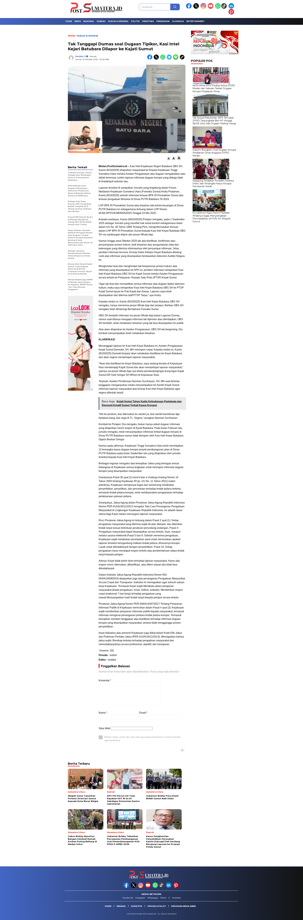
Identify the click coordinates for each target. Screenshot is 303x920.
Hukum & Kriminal (118, 21)
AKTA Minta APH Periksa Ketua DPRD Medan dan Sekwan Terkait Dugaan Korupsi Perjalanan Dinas (214, 88)
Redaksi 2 (80, 56)
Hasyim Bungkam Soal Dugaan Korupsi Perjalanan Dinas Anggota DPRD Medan (214, 153)
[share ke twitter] (157, 59)
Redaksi (121, 906)
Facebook (127, 897)
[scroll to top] (291, 915)
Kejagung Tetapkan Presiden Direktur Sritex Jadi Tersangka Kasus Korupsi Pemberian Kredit (213, 183)
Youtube (176, 897)
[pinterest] (232, 14)
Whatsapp (152, 897)
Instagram (140, 897)
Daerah (101, 21)
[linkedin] (232, 8)
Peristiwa (148, 21)
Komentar (105, 680)
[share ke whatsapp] (163, 59)
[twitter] (196, 8)
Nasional (88, 21)
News (77, 21)
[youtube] (211, 8)
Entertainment (195, 21)
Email (143, 712)
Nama (103, 712)
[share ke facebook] (150, 59)
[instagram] (204, 8)
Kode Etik (136, 906)
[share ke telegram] (170, 59)
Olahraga (178, 21)
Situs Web (104, 728)
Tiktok (163, 897)
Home (68, 21)
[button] (169, 158)
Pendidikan (162, 21)
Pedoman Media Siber (183, 906)
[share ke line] (176, 59)
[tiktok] (224, 8)
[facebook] (189, 8)
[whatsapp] (218, 8)
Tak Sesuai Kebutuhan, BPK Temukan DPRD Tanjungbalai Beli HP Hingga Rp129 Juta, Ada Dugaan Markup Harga (214, 120)
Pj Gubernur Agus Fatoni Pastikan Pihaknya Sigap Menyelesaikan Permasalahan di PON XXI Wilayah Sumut (212, 217)
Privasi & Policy (157, 906)
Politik (135, 21)
